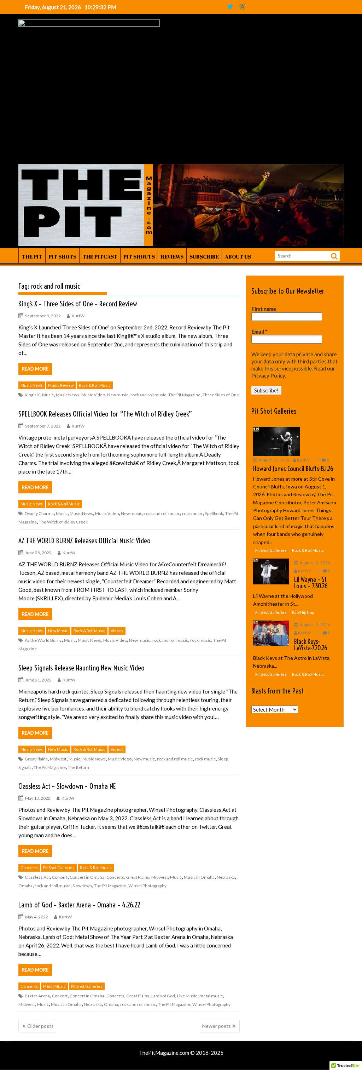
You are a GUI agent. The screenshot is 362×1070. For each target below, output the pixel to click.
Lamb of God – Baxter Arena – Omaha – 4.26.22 (79, 904)
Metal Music (54, 986)
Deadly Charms (39, 513)
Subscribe (204, 256)
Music (48, 394)
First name (263, 309)
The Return (78, 767)
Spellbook (214, 513)
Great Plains (36, 759)
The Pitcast (99, 256)
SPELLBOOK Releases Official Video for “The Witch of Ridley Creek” (105, 413)
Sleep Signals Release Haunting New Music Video (81, 667)
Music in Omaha (199, 877)
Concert (60, 877)
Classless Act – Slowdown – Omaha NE (67, 786)
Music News (32, 385)
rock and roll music (148, 394)
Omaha (25, 885)
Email (259, 331)
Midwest (58, 759)
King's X (32, 394)
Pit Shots (62, 256)
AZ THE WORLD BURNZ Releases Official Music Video (85, 540)
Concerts (29, 867)
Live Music (187, 995)
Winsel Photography (147, 885)
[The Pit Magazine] (181, 243)
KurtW (78, 315)
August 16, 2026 (273, 460)
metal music (211, 995)
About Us (238, 256)
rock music (192, 513)
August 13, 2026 (314, 624)
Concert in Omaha (87, 877)
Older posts (40, 1026)
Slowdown (82, 885)
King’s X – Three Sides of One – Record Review (77, 303)
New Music (58, 630)
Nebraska (226, 877)
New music (117, 394)
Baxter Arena (37, 995)
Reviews (172, 256)
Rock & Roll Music (95, 385)
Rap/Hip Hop (303, 612)
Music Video (93, 394)
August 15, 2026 (314, 562)
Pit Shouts (139, 256)
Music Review (61, 385)
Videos (117, 630)
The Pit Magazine (184, 394)
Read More (35, 369)
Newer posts (216, 1026)
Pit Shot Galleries (59, 867)
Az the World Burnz (43, 640)
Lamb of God (163, 995)
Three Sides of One (221, 394)
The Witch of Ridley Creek (63, 522)
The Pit (32, 256)
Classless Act (37, 877)
